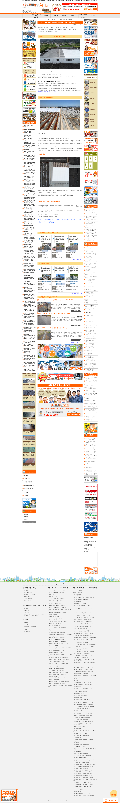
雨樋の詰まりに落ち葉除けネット (55, 676)
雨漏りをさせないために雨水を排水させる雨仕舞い (84, 777)
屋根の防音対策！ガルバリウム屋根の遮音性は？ (92, 239)
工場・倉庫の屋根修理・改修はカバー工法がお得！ (92, 445)
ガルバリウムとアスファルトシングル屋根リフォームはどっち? (30, 305)
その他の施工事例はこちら (77, 259)
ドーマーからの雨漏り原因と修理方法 (29, 345)
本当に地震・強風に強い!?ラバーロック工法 (82, 771)
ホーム (27, 15)
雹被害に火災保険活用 (78, 791)
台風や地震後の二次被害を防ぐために (91, 334)
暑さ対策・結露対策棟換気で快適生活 (81, 691)
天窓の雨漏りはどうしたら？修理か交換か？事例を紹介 (85, 659)
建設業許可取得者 (28, 482)
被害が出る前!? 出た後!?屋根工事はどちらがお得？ (92, 394)
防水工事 (92, 104)
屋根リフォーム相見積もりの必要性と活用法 (58, 641)
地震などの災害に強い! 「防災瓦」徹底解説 (91, 344)
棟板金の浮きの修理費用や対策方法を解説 (29, 146)
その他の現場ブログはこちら (77, 342)
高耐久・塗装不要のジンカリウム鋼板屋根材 (29, 324)
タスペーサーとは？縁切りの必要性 (28, 166)
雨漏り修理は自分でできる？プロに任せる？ (29, 139)
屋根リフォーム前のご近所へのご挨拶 (90, 384)
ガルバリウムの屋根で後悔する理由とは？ (29, 314)
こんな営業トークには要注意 (91, 397)
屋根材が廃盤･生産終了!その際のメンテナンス (29, 298)
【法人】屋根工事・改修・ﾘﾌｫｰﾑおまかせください (92, 470)
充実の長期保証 (27, 600)
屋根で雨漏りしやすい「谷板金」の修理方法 (29, 260)
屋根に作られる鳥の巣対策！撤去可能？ (91, 458)
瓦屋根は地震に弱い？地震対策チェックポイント (92, 341)
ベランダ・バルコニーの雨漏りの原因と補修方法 (29, 187)
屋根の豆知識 (27, 281)
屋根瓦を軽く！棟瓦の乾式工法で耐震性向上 (91, 337)
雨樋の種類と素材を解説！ (54, 679)
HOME (39, 19)
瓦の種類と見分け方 (28, 263)
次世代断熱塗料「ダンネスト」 (89, 354)
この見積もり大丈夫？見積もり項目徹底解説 (91, 391)
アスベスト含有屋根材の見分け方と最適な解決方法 (84, 706)
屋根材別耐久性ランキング (28, 288)
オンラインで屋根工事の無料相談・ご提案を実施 (91, 378)
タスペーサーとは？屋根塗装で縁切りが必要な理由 (84, 666)
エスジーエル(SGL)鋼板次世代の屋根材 (29, 317)
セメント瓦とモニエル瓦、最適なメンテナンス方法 (84, 651)
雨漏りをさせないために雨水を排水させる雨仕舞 (29, 257)
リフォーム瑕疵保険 (28, 598)
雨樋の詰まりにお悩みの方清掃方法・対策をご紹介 (92, 452)
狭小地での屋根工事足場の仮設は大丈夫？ (91, 309)
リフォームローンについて (54, 645)
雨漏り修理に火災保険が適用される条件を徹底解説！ (84, 795)
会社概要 (92, 15)
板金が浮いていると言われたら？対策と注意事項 (92, 407)
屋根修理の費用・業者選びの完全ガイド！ (29, 132)
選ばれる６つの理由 (28, 592)
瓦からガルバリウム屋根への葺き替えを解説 (91, 217)
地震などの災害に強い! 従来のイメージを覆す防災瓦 (84, 704)
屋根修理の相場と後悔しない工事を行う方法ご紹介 (59, 637)
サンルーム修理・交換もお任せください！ (91, 442)
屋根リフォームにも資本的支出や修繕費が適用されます (60, 647)
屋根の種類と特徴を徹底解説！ (28, 126)
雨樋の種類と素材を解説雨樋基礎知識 (29, 359)
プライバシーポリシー (29, 488)
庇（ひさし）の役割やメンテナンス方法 (29, 342)
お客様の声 (55, 15)
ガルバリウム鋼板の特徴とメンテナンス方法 (29, 321)
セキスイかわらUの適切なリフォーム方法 (82, 605)
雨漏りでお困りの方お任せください (56, 600)
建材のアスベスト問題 (29, 272)
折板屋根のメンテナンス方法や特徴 (81, 648)
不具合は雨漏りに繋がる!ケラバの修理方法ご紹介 (29, 156)
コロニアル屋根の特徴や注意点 (90, 283)
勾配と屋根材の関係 (28, 253)
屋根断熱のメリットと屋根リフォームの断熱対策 (29, 356)
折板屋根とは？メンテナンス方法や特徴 (91, 290)
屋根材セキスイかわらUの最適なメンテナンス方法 (91, 303)
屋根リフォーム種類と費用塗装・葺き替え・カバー (92, 273)
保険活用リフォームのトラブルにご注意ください (92, 417)
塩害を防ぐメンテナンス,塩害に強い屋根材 (29, 291)
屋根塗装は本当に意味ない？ (28, 136)
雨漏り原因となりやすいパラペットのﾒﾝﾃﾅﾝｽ (29, 177)
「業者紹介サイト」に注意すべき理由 (91, 420)
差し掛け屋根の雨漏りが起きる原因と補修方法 (29, 241)
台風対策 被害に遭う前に (54, 616)
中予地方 (26, 514)
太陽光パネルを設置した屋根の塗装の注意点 (91, 293)
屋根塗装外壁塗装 (92, 120)
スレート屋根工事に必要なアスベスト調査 (82, 708)
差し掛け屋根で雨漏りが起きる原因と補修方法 (83, 775)
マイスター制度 (27, 601)
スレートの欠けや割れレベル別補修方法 (91, 280)
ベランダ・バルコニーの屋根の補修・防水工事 (58, 621)
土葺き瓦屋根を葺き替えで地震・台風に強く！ (29, 198)
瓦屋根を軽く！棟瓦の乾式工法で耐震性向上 (82, 700)
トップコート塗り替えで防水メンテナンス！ (29, 366)
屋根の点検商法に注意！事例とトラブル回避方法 (91, 404)
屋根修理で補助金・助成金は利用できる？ (91, 370)
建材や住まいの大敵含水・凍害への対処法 (29, 251)
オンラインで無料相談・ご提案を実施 (56, 592)
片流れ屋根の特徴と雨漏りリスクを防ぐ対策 (29, 234)
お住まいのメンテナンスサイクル (80, 733)
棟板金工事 (92, 114)
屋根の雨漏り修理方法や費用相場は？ (29, 335)
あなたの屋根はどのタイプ (79, 594)
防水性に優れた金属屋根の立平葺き (81, 757)
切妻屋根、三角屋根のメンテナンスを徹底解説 (29, 238)
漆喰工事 (92, 93)
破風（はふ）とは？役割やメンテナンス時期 (29, 370)
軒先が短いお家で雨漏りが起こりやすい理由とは (29, 266)
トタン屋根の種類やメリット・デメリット (91, 286)
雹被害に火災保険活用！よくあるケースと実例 (91, 367)
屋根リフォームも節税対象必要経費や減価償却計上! (92, 474)
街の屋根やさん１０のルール (30, 594)
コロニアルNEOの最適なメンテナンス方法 (91, 306)
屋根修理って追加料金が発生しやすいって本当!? (91, 410)
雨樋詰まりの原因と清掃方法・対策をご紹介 (58, 674)
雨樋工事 (92, 98)
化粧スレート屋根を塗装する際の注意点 (90, 296)
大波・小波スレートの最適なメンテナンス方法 (29, 205)
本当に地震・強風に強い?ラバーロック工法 (30, 222)
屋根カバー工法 (93, 87)
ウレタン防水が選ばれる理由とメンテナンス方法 (29, 170)
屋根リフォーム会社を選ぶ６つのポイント (92, 318)
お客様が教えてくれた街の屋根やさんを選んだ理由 (34, 614)
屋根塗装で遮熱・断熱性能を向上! (91, 357)
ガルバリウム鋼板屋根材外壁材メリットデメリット (92, 236)
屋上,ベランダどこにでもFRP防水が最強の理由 (29, 180)
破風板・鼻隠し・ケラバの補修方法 (81, 657)
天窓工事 (92, 125)
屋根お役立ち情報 (90, 321)
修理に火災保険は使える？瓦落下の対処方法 (92, 331)
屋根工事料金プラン (53, 596)
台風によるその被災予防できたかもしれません (92, 324)
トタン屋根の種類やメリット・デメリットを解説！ (84, 646)
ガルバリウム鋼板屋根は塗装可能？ (91, 220)
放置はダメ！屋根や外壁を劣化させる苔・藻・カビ (84, 766)
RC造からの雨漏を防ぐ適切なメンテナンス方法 (83, 715)
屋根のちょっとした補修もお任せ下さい (57, 601)
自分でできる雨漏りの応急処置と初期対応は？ (91, 360)
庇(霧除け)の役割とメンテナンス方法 (28, 208)
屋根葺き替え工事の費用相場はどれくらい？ (91, 257)
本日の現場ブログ (27, 612)
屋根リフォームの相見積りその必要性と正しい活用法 (92, 381)
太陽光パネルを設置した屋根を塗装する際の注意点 (59, 681)
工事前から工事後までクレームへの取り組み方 (91, 388)
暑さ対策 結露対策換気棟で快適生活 (28, 247)
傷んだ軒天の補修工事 (78, 728)
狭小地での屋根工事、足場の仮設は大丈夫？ (82, 613)
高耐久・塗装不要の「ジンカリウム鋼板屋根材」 (83, 713)
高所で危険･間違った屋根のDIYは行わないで (82, 717)
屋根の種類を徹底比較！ (89, 270)
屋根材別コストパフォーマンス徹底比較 (29, 284)
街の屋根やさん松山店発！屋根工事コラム (32, 615)
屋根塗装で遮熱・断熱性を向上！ (80, 695)
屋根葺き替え (93, 82)
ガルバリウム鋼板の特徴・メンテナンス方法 (82, 711)
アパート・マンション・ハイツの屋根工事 (57, 627)
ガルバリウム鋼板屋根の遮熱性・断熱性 (91, 223)
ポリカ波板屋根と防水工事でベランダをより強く (92, 448)
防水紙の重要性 (27, 275)
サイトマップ (27, 495)
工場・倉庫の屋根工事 (91, 461)
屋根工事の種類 (91, 77)
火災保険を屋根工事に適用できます (56, 619)
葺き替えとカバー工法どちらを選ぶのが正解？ (91, 267)
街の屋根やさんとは (28, 590)
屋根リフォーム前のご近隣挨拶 (55, 603)
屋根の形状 (26, 231)
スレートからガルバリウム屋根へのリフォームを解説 (92, 213)
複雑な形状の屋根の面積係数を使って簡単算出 (29, 228)
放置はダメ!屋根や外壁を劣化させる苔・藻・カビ (29, 295)
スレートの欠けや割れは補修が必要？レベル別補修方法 (85, 644)
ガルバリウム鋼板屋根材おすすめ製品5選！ (91, 230)
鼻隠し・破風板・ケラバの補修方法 (29, 152)
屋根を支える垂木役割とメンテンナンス (29, 331)
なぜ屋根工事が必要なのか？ (91, 247)
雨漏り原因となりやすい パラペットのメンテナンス (59, 659)
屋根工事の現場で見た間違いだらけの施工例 (91, 347)
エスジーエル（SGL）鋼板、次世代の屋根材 (82, 755)
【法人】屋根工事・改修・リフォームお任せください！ (60, 630)
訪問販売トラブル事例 (91, 400)
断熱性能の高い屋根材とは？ (27, 352)
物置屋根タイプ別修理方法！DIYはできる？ (91, 439)
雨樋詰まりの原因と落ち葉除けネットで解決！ (92, 455)
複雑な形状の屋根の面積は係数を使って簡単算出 (83, 688)
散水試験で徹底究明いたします (55, 614)
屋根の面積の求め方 (28, 225)
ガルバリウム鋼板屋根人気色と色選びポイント (91, 226)
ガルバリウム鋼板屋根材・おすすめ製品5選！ (83, 619)
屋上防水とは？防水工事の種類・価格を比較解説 (29, 184)
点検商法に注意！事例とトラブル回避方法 (57, 605)
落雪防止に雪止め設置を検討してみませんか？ (58, 666)
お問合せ (26, 492)
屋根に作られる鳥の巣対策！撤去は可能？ (57, 677)
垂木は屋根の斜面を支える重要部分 (56, 652)
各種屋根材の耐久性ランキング (80, 746)
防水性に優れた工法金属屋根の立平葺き (28, 215)
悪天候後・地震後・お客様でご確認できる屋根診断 (84, 597)
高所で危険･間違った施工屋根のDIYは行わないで (30, 328)
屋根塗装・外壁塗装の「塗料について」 (82, 599)
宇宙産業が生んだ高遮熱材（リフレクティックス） (47, 91)
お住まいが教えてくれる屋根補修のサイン (91, 264)
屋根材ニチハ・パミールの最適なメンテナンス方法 (92, 300)
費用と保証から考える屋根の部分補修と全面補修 (58, 648)
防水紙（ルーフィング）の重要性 (80, 741)
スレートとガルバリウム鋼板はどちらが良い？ (91, 210)
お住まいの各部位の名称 (29, 129)
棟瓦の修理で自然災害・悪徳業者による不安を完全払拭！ (85, 675)
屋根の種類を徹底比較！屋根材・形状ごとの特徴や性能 (85, 637)
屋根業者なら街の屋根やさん (30, 626)
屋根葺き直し (93, 109)
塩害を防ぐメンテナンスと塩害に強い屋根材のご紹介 (84, 764)
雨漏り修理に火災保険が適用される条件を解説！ (91, 364)
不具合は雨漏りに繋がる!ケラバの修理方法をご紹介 (84, 667)
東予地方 (26, 516)
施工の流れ (64, 15)
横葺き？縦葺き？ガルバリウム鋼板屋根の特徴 (92, 233)
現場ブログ (44, 19)
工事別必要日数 (89, 315)
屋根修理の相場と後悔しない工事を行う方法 (91, 254)
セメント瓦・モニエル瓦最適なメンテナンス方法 (29, 194)
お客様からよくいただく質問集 (80, 603)
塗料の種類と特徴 (90, 486)
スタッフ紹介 (27, 478)
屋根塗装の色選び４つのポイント (90, 350)
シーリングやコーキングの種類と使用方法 (29, 212)
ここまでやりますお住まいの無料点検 (83, 16)
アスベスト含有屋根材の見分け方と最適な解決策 (29, 270)
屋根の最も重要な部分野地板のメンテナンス (29, 278)
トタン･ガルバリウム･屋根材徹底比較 (29, 310)
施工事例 (46, 15)
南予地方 (26, 519)
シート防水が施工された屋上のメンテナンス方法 (29, 173)
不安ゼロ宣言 (27, 596)
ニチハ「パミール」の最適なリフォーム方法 (82, 607)
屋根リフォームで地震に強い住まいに (56, 618)
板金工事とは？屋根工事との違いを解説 (29, 143)
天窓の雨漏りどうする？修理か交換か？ (29, 349)
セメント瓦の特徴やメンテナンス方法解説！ (29, 191)
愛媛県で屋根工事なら (29, 485)
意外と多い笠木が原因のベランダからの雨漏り (29, 159)
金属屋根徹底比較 (77, 751)
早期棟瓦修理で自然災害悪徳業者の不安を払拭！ (29, 201)
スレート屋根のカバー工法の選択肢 (92, 277)
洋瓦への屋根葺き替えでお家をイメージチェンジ (29, 302)
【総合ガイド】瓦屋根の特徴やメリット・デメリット (84, 635)
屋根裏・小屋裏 (27, 244)
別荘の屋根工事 (89, 467)
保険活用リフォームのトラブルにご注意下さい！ (83, 760)
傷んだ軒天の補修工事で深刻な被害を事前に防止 (29, 163)
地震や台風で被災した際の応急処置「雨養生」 (29, 219)
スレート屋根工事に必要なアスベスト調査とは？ (29, 363)
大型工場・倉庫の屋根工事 (54, 625)
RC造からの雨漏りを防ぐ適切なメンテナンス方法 (30, 338)
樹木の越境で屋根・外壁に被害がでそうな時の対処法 (92, 413)
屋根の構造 (26, 149)
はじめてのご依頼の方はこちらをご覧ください (58, 590)
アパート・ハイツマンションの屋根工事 (91, 464)
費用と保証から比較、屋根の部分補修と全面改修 (92, 260)
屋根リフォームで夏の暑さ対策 (55, 623)
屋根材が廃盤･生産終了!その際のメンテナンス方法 (84, 671)
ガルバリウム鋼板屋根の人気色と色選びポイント (83, 631)
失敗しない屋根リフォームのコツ (91, 251)
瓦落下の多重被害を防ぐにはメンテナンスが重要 (91, 328)
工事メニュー (74, 15)
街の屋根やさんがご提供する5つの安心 (36, 16)
